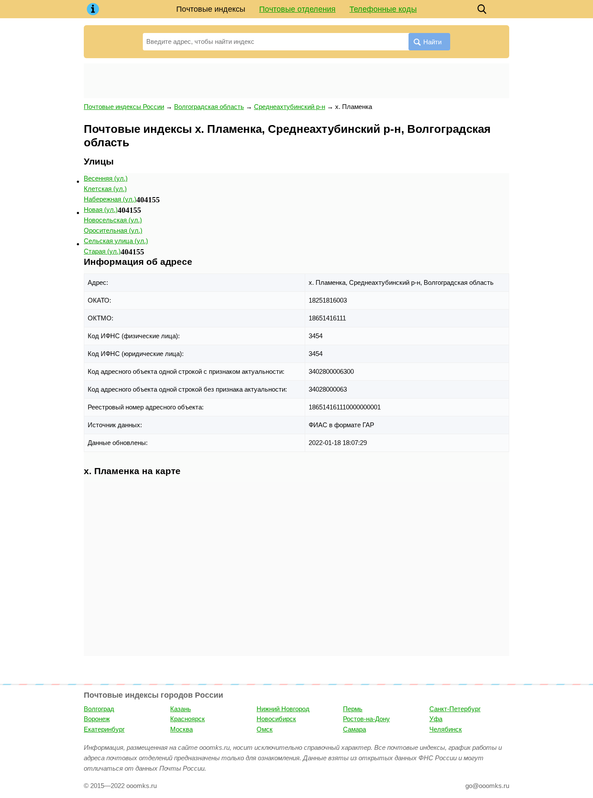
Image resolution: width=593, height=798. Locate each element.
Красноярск (187, 718)
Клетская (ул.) (105, 188)
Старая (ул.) (102, 251)
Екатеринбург (104, 729)
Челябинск (445, 729)
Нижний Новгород (283, 708)
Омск (265, 729)
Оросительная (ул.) (113, 230)
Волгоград (99, 708)
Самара (354, 729)
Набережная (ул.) (110, 199)
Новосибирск (276, 718)
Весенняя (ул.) (106, 178)
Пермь (352, 708)
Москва (181, 729)
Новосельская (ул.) (113, 220)
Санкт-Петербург (455, 708)
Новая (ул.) (101, 209)
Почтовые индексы (210, 9)
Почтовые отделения (297, 9)
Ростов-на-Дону (366, 718)
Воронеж (97, 718)
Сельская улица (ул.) (116, 240)
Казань (180, 708)
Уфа (435, 718)
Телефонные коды (383, 9)
